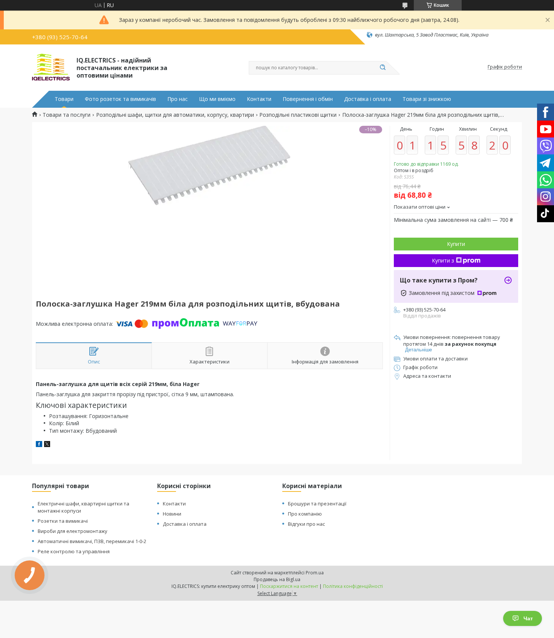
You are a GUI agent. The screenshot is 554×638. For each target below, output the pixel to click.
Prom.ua (315, 572)
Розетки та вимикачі (63, 520)
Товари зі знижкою (426, 99)
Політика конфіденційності (353, 586)
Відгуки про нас (306, 523)
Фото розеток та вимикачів (120, 99)
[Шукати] (382, 68)
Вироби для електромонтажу (72, 531)
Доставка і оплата (367, 99)
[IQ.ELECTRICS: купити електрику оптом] (51, 67)
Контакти (259, 99)
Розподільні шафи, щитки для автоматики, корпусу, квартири (175, 114)
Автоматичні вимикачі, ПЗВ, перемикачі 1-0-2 (92, 541)
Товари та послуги (66, 114)
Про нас (177, 99)
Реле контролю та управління (74, 551)
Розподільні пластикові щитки (298, 114)
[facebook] (39, 445)
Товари (64, 99)
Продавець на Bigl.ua (277, 579)
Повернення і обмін (308, 99)
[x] (47, 445)
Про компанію (305, 513)
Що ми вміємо (217, 99)
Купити (456, 243)
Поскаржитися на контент (289, 586)
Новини (172, 513)
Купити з (443, 260)
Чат (528, 618)
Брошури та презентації (317, 503)
